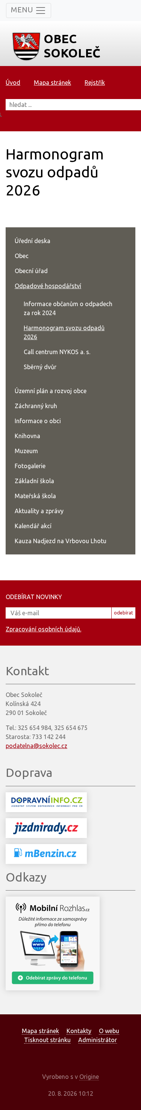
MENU (23, 9)
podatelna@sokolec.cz (36, 745)
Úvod (13, 82)
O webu (109, 1030)
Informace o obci (38, 421)
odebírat (123, 612)
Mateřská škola (35, 496)
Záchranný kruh (36, 406)
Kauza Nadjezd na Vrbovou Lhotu (60, 541)
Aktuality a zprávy (39, 511)
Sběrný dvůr (40, 366)
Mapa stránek (52, 82)
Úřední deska (32, 240)
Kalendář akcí (33, 526)
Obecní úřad (31, 270)
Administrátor (97, 1039)
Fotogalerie (30, 466)
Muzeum (26, 451)
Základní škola (34, 481)
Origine (89, 1076)
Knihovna (27, 436)
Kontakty (79, 1030)
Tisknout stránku (47, 1039)
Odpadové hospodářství (48, 285)
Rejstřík (95, 82)
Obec (22, 255)
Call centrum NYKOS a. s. (57, 351)
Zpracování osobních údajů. (43, 629)
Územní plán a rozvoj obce (50, 391)
